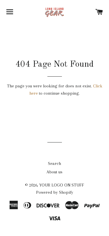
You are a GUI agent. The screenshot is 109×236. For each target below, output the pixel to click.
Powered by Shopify (54, 192)
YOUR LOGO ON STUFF (61, 185)
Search (54, 163)
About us (54, 172)
